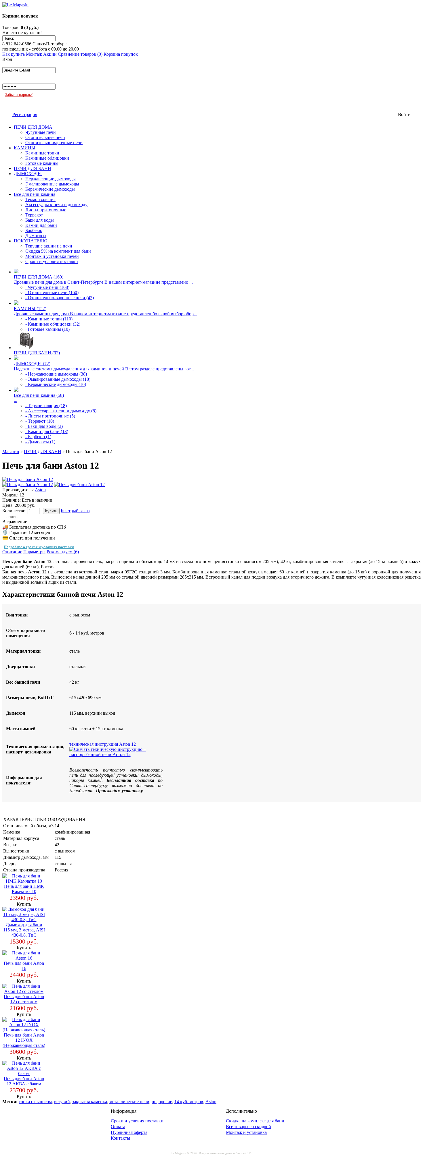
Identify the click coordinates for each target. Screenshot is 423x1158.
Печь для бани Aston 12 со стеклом (24, 999)
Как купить (13, 54)
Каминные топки (42, 152)
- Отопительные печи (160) (52, 292)
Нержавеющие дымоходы (50, 178)
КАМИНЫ (24, 147)
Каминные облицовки (47, 158)
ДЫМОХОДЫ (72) (32, 363)
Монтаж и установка (246, 1132)
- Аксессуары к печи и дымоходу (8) (60, 410)
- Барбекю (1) (38, 436)
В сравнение (14, 521)
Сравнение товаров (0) (80, 54)
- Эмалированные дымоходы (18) (57, 379)
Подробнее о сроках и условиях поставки (39, 547)
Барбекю (33, 230)
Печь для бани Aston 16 (24, 966)
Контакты (120, 1138)
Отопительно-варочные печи (54, 142)
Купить (24, 904)
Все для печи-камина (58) (39, 395)
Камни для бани (41, 225)
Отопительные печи (45, 137)
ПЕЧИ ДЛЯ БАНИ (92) (37, 352)
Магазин (10, 451)
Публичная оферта (129, 1132)
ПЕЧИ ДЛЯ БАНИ (32, 168)
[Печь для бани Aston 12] (27, 479)
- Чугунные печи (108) (47, 287)
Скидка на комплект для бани (255, 1120)
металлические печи (129, 1101)
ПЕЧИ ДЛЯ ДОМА (33, 127)
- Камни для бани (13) (46, 431)
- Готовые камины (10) (47, 329)
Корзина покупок (121, 54)
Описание (12, 551)
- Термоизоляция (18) (46, 405)
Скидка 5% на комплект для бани (58, 251)
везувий (62, 1101)
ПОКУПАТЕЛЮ (30, 240)
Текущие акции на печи (48, 245)
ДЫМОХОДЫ (28, 173)
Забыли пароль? (19, 94)
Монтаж (34, 54)
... (15, 400)
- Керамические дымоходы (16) (55, 384)
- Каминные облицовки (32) (52, 324)
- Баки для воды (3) (44, 426)
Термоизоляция (40, 199)
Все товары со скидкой (248, 1126)
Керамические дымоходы (50, 189)
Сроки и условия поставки (51, 261)
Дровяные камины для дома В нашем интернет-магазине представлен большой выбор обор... (105, 313)
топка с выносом (35, 1101)
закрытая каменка (89, 1101)
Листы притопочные (45, 209)
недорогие (162, 1101)
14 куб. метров (188, 1101)
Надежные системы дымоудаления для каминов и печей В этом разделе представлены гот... (104, 368)
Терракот (34, 214)
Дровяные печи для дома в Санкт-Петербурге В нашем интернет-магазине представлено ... (103, 282)
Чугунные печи (40, 132)
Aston (40, 489)
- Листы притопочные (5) (50, 415)
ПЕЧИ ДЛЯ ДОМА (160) (38, 276)
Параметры (34, 551)
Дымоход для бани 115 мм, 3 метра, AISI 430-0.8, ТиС (24, 929)
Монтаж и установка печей (52, 256)
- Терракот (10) (39, 421)
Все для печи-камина (34, 194)
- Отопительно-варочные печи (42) (59, 297)
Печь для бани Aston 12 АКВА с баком (24, 1081)
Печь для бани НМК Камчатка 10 (24, 889)
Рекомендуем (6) (63, 551)
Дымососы (35, 235)
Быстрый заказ (75, 510)
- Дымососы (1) (40, 441)
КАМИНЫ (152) (30, 308)
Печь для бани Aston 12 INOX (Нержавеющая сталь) (24, 1040)
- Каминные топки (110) (49, 318)
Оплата (118, 1126)
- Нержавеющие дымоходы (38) (56, 374)
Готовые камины (41, 163)
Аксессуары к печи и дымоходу (56, 204)
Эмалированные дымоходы (52, 183)
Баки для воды (39, 220)
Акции (50, 54)
